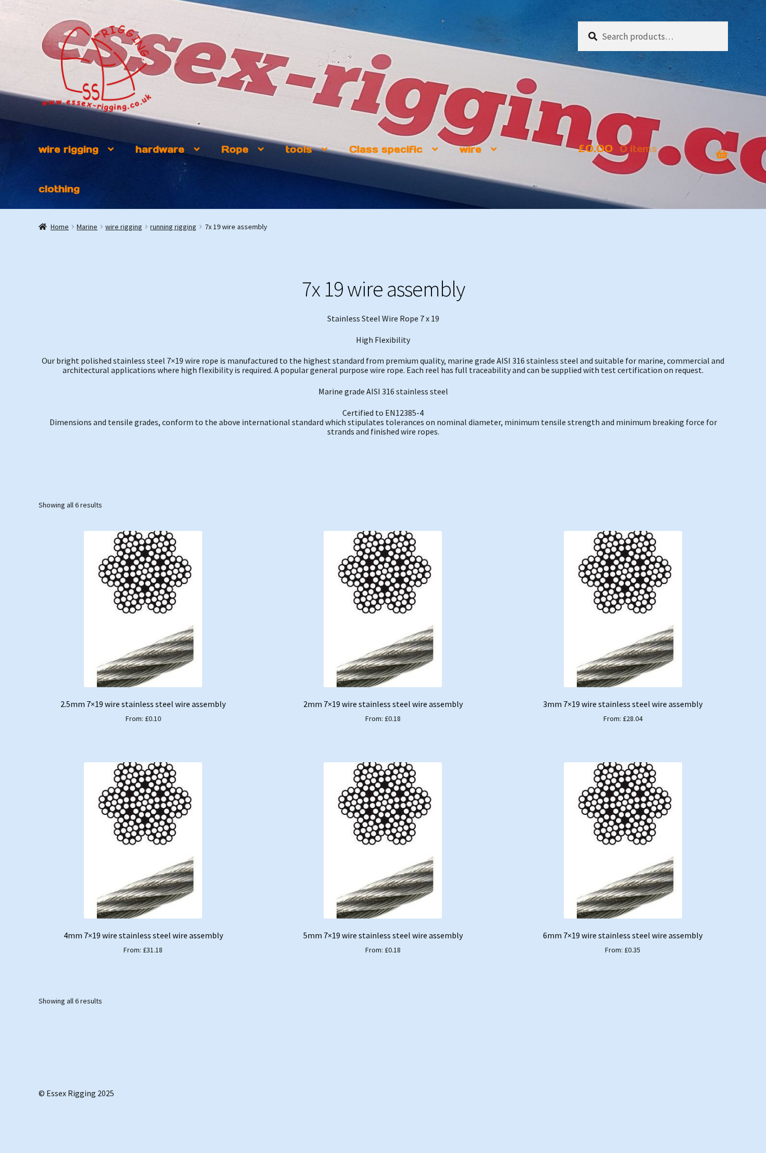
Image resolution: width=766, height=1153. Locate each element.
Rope (235, 149)
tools (299, 149)
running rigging (173, 226)
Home (60, 226)
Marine (87, 226)
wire (470, 149)
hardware (159, 149)
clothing (59, 189)
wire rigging (68, 149)
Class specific (386, 149)
